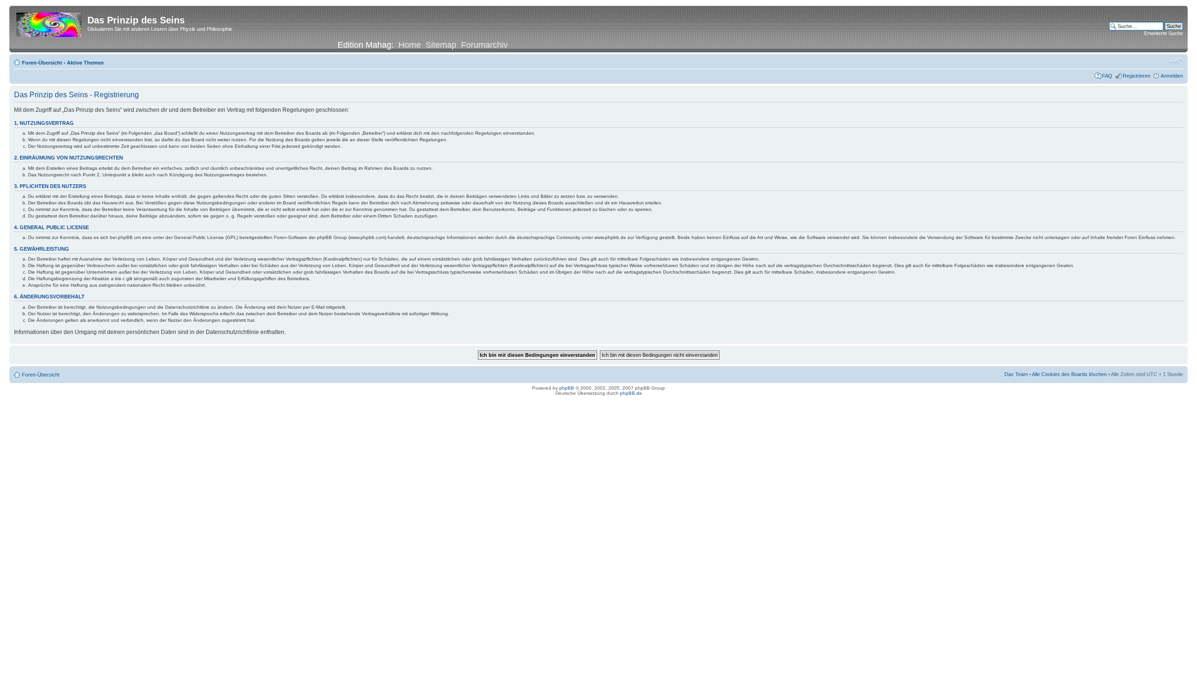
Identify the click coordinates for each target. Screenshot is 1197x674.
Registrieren (1136, 76)
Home (409, 45)
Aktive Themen (85, 62)
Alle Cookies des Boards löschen (1069, 374)
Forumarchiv (484, 45)
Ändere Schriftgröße (1176, 61)
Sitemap (440, 45)
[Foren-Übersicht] (49, 23)
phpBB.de (631, 393)
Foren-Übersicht (42, 62)
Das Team (1016, 374)
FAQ (1107, 76)
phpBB (566, 388)
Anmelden (1172, 76)
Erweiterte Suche (1163, 33)
